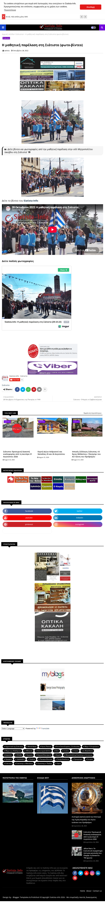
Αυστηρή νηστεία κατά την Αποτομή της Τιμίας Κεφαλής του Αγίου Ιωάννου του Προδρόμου (86, 820)
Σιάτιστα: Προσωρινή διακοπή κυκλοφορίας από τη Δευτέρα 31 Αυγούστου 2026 (17, 454)
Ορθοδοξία (20, 759)
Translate (45, 728)
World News (32, 746)
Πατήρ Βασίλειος (63, 759)
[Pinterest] (33, 389)
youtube (29, 517)
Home (82, 891)
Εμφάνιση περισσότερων (93, 413)
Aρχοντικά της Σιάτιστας (14, 746)
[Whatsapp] (28, 389)
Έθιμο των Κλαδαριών (13, 751)
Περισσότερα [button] (10, 10)
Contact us (97, 891)
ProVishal (35, 897)
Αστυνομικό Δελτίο (44, 751)
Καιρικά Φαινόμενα (44, 755)
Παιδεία (32, 759)
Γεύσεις (66, 751)
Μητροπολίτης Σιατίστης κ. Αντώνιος (79, 755)
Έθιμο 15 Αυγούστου (92, 746)
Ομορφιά (8, 759)
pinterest (29, 524)
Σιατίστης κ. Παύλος (45, 763)
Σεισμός (90, 759)
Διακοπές (8, 755)
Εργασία (30, 755)
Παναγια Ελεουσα (46, 759)
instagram (79, 524)
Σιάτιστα (19, 34)
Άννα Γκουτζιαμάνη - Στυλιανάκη (68, 746)
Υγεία (59, 763)
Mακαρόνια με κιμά (13, 17)
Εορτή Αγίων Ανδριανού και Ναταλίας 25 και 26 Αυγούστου (51, 452)
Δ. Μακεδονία (88, 751)
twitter (79, 511)
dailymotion (27, 531)
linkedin (79, 517)
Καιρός (58, 755)
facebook (29, 511)
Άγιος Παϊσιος (46, 746)
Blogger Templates (21, 897)
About (88, 891)
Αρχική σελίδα (8, 34)
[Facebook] (17, 389)
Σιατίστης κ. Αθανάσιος (24, 763)
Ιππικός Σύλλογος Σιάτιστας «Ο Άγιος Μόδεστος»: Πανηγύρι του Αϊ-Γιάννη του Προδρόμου (86, 454)
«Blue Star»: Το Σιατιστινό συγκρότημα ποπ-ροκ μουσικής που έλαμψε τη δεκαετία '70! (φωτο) (92, 853)
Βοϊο (57, 751)
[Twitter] (22, 389)
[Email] (39, 389)
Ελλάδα (19, 755)
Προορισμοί (78, 759)
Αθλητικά (29, 751)
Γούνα (76, 751)
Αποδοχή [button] (91, 7)
